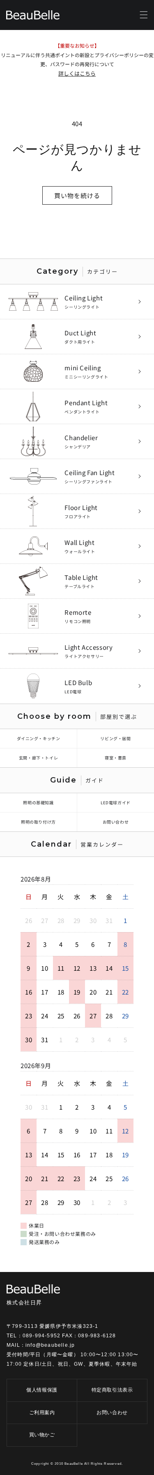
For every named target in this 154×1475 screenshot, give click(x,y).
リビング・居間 (115, 738)
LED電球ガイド (116, 802)
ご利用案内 (42, 1412)
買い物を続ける (77, 195)
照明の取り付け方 (38, 822)
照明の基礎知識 (38, 802)
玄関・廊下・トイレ (38, 758)
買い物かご (42, 1435)
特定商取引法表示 (112, 1390)
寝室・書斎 (115, 758)
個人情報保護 (41, 1390)
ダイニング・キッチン (38, 738)
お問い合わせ (116, 822)
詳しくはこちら (77, 73)
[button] (144, 15)
